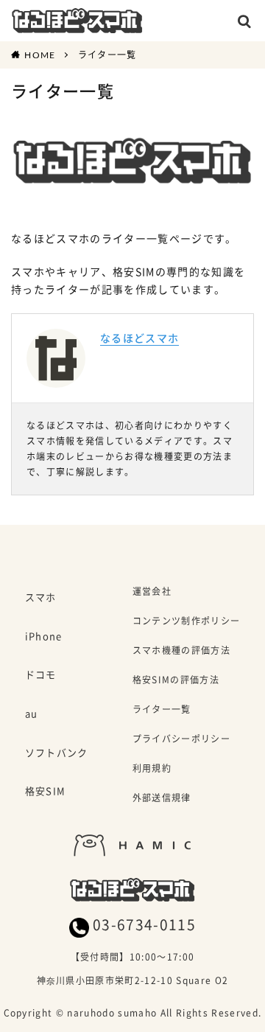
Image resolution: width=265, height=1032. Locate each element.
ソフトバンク (56, 753)
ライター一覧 (107, 54)
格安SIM (45, 792)
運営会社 (152, 592)
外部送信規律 (161, 798)
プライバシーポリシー (181, 739)
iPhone (44, 637)
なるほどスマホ (139, 337)
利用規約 (152, 769)
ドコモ (41, 675)
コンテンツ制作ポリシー (186, 621)
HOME (39, 54)
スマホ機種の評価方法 (181, 651)
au (31, 714)
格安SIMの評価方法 (175, 680)
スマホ (41, 598)
